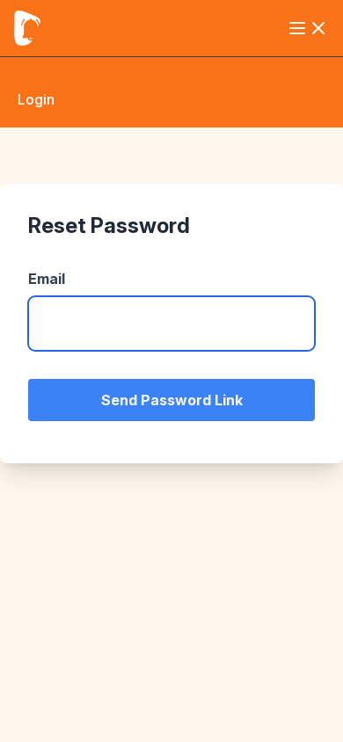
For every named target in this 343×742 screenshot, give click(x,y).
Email (46, 278)
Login (36, 99)
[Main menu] (308, 28)
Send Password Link (172, 400)
